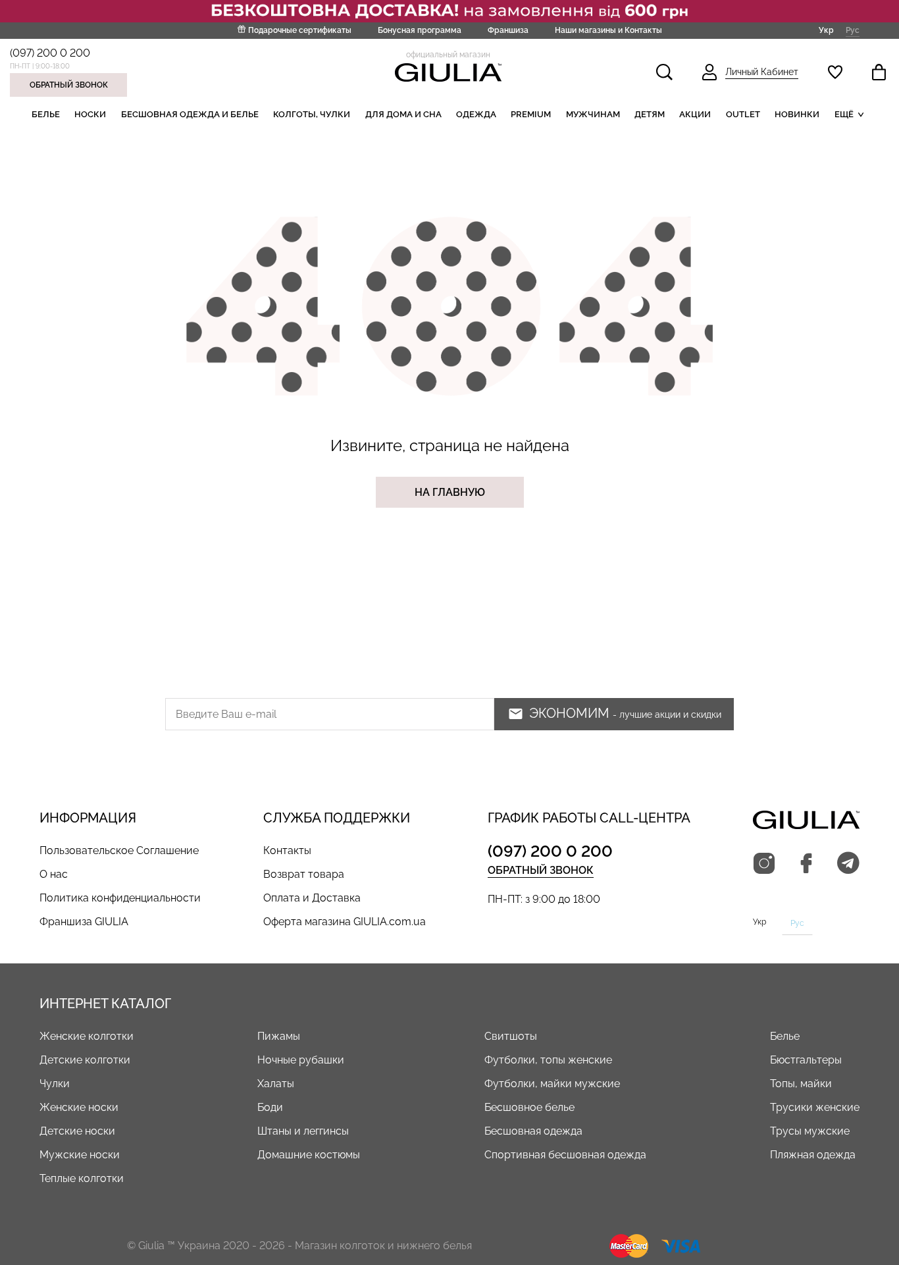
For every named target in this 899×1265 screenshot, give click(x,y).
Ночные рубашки (300, 1060)
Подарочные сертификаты (299, 30)
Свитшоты (510, 1036)
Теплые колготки (81, 1178)
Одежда (476, 114)
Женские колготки (86, 1036)
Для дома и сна (403, 114)
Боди (270, 1107)
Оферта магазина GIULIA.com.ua (344, 921)
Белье (46, 114)
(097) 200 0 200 (50, 53)
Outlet (743, 114)
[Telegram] (848, 864)
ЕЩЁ (844, 114)
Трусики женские (815, 1107)
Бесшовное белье (529, 1107)
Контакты (287, 850)
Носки (90, 114)
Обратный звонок (69, 85)
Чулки (54, 1083)
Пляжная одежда (813, 1154)
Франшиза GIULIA (83, 921)
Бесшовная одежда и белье (190, 114)
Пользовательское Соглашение (119, 850)
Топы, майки (801, 1083)
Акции (695, 114)
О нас (53, 874)
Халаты (275, 1083)
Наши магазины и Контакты (608, 30)
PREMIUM (531, 114)
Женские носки (78, 1107)
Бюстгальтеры (806, 1060)
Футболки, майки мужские (552, 1083)
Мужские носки (79, 1154)
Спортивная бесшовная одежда (565, 1154)
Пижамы (278, 1036)
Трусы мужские (810, 1131)
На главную (450, 492)
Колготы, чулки (311, 114)
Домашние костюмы (308, 1154)
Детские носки (77, 1131)
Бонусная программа (419, 30)
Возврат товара (303, 874)
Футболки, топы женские (548, 1060)
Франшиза (508, 30)
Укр (826, 30)
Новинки (797, 114)
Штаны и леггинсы (303, 1131)
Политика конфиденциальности (120, 898)
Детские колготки (84, 1060)
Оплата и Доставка (312, 898)
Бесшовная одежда (533, 1131)
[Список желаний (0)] (835, 72)
